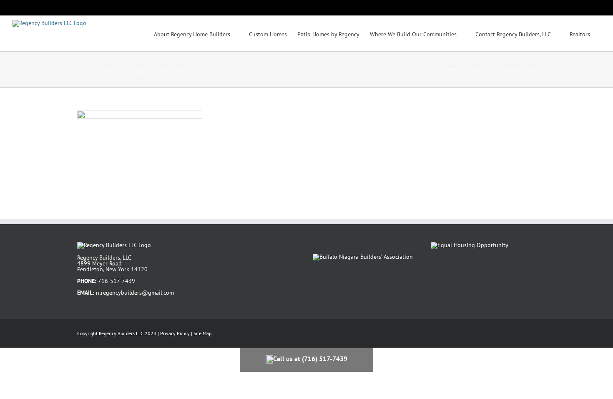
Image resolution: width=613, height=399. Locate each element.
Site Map (202, 333)
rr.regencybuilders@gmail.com (135, 292)
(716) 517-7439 (324, 358)
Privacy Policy (175, 333)
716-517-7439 (116, 281)
